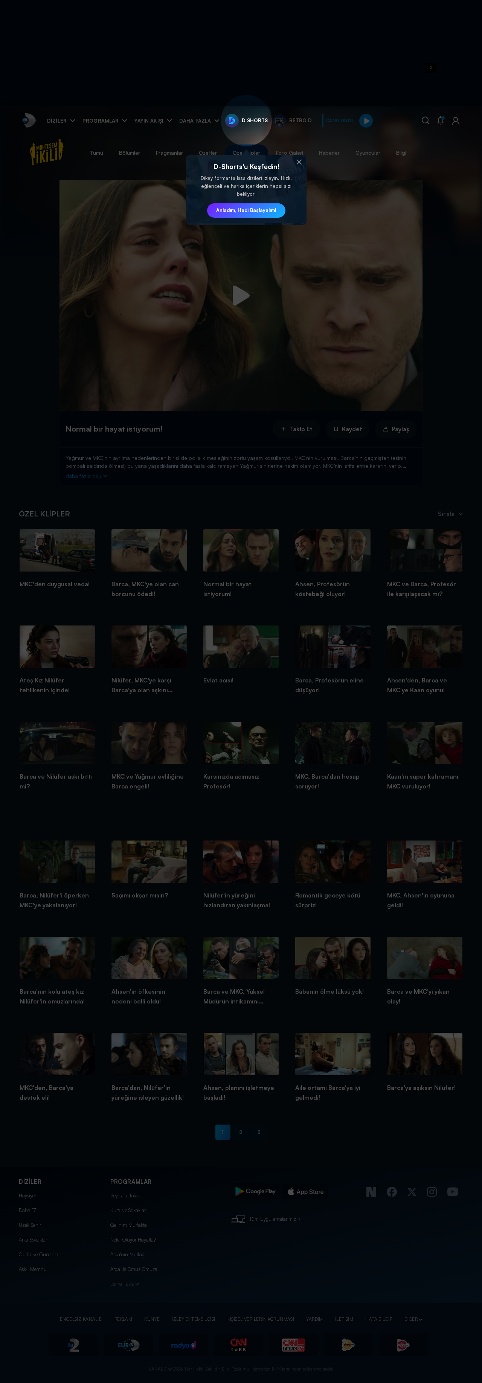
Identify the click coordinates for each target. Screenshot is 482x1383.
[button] (299, 162)
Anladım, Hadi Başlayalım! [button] (246, 210)
